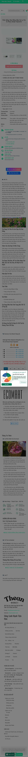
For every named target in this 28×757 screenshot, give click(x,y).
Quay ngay (7, 384)
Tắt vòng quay (23, 382)
